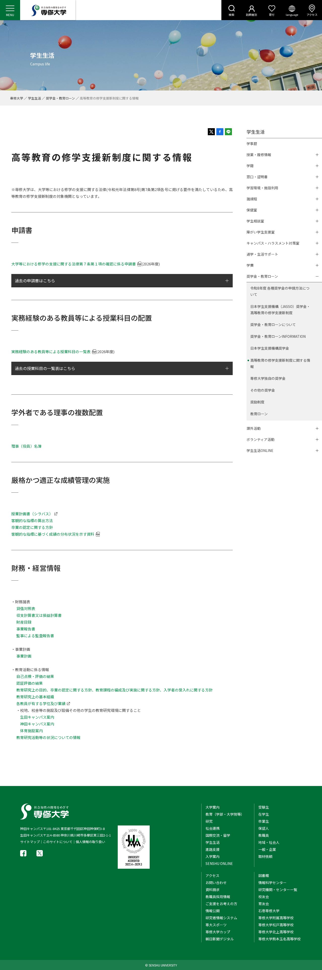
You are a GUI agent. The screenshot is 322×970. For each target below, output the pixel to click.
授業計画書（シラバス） (32, 513)
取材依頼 (265, 856)
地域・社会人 (268, 842)
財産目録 (23, 622)
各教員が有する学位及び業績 (40, 703)
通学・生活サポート (262, 254)
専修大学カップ (218, 931)
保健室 (252, 209)
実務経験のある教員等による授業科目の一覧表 (51, 351)
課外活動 (254, 428)
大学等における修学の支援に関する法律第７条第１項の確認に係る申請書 (73, 263)
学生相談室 (255, 220)
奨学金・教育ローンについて (273, 324)
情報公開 (213, 910)
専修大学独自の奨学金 (268, 378)
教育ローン (259, 413)
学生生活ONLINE (260, 450)
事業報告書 (25, 628)
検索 (231, 15)
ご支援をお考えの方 (221, 903)
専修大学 (16, 98)
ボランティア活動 (260, 439)
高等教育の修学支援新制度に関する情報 (280, 363)
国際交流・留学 (218, 835)
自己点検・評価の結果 (35, 676)
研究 (209, 821)
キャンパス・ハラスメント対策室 (273, 243)
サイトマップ (30, 841)
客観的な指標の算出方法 (32, 520)
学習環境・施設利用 (262, 187)
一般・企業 (267, 849)
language (292, 15)
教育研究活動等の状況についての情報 (48, 737)
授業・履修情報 (259, 154)
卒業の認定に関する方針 (32, 527)
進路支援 (213, 849)
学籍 (250, 165)
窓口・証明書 (257, 176)
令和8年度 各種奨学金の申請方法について (279, 291)
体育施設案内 (31, 730)
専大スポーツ (216, 924)
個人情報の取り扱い (90, 841)
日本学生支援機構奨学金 (269, 348)
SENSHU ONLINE (219, 863)
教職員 (263, 835)
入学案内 (213, 856)
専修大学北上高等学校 (276, 931)
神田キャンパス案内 (37, 723)
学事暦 (252, 143)
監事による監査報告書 (35, 635)
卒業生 (263, 821)
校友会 (263, 896)
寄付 (271, 15)
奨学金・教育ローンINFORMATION (278, 336)
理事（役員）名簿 (26, 446)
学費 (250, 265)
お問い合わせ (216, 882)
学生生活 (34, 98)
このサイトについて (57, 841)
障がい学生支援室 (261, 232)
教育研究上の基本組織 (35, 696)
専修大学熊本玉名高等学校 (279, 938)
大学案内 (213, 807)
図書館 (263, 875)
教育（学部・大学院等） (225, 814)
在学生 (263, 814)
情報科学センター (272, 882)
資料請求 (213, 889)
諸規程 (252, 198)
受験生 (263, 807)
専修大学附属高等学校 (276, 917)
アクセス (312, 15)
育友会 (263, 903)
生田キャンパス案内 (37, 717)
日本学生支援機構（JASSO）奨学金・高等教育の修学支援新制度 (280, 309)
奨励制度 (257, 401)
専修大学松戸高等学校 (276, 924)
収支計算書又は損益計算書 (39, 615)
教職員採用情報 (218, 896)
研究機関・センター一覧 (277, 889)
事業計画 (23, 656)
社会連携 (213, 828)
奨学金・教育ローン (60, 98)
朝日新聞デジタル (220, 938)
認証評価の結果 (29, 683)
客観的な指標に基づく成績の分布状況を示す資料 (52, 534)
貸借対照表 (25, 608)
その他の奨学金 (262, 390)
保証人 (263, 828)
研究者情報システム (221, 917)
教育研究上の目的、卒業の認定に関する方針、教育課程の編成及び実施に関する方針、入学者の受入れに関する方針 (114, 689)
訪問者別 (251, 15)
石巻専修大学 (268, 910)
